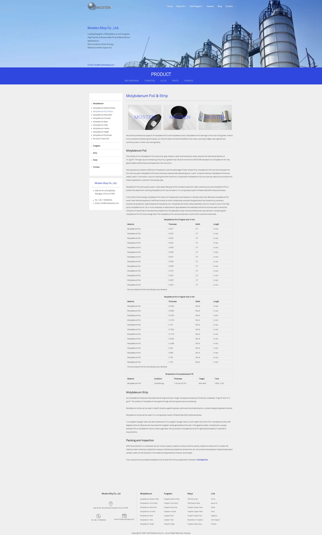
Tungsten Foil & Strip (171, 503)
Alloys (213, 507)
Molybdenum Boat (100, 122)
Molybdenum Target (101, 132)
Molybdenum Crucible (102, 118)
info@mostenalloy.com (104, 65)
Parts (175, 81)
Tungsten (149, 81)
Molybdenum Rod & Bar (102, 115)
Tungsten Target (169, 524)
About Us (180, 6)
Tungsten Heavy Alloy (194, 524)
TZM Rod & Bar (192, 499)
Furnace (188, 81)
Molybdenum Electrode (102, 135)
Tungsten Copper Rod (194, 516)
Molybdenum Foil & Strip (103, 111)
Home (170, 6)
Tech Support (196, 6)
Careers (210, 6)
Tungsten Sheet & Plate (171, 499)
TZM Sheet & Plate (193, 503)
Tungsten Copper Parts (195, 507)
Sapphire (214, 516)
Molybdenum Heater (101, 128)
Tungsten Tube (168, 520)
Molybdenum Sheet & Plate (104, 108)
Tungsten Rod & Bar (170, 507)
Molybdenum (132, 81)
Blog (220, 6)
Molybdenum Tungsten (195, 520)
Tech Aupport (215, 520)
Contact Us (203, 460)
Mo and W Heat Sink (101, 139)
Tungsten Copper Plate (195, 511)
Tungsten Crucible (170, 511)
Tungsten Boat (169, 516)
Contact (229, 6)
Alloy (164, 81)
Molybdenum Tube (100, 125)
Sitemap (187, 533)
